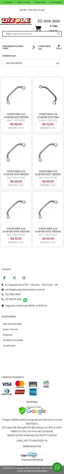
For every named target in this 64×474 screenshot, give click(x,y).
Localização (55, 2)
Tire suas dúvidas (12, 323)
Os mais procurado (13, 340)
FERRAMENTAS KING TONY (12, 47)
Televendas (39, 2)
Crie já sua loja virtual (32, 459)
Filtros (59, 48)
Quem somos (22, 2)
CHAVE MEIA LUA (44, 47)
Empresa (7, 2)
